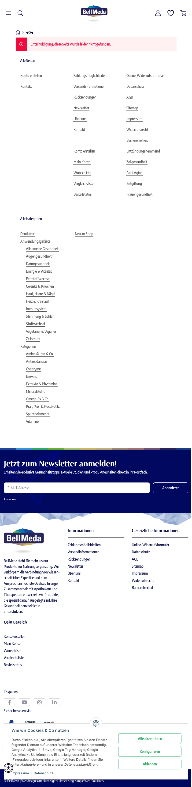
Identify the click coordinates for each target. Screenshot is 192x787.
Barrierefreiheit (142, 587)
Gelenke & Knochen (40, 286)
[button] (158, 13)
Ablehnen (150, 764)
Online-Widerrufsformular (150, 544)
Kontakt (73, 580)
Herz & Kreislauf (37, 301)
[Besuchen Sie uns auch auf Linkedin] (54, 702)
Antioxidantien (36, 361)
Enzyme (31, 376)
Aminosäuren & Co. (40, 353)
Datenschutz (43, 773)
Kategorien (28, 346)
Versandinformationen (84, 552)
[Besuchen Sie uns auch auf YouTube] (24, 702)
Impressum (20, 773)
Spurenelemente (37, 414)
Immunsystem (36, 308)
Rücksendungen (79, 559)
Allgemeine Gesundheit (42, 248)
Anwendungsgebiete (35, 241)
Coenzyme (33, 369)
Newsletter (75, 566)
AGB (135, 559)
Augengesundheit (39, 256)
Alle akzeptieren (150, 738)
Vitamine (32, 421)
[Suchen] (20, 13)
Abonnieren (170, 487)
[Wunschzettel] (171, 13)
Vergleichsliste (14, 657)
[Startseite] (94, 13)
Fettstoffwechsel (38, 278)
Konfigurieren (150, 751)
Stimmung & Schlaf (40, 316)
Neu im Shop (84, 233)
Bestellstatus (13, 664)
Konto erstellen (14, 636)
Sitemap (138, 566)
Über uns (74, 573)
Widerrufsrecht (143, 580)
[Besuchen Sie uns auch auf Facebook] (9, 702)
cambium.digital (47, 781)
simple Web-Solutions (89, 781)
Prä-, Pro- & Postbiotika (43, 406)
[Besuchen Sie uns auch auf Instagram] (39, 702)
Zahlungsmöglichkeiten (84, 544)
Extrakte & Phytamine (41, 384)
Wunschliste (12, 650)
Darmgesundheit (38, 263)
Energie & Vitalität (39, 271)
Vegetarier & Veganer (41, 331)
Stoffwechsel (35, 323)
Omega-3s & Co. (37, 399)
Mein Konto (12, 643)
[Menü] (9, 13)
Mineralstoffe (35, 391)
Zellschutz (33, 338)
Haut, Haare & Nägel (40, 293)
